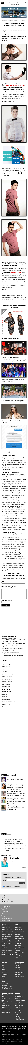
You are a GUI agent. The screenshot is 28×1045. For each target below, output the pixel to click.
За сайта (3, 895)
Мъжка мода (18, 927)
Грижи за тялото (6, 691)
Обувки (17, 1003)
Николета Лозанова (16, 272)
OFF (10, 588)
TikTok (18, 1034)
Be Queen (17, 971)
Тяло (2, 972)
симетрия (13, 299)
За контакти (5, 903)
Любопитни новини (7, 704)
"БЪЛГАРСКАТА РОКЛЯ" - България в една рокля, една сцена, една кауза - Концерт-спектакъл (13, 644)
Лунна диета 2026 (6, 987)
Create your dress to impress (14, 1041)
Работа (17, 1016)
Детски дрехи (19, 998)
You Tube (3, 1036)
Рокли (3, 909)
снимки (18, 297)
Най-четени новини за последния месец (8, 637)
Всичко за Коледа (19, 947)
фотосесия (12, 297)
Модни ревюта (5, 666)
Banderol (17, 969)
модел (12, 295)
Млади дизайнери (6, 684)
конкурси (23, 297)
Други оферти (19, 1018)
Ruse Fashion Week (6, 988)
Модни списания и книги (8, 701)
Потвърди (21, 883)
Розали (12, 1039)
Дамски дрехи (5, 908)
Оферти (4, 834)
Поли (2, 913)
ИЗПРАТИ (6, 605)
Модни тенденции (20, 931)
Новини (10, 20)
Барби (18, 295)
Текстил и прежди (20, 1000)
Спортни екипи (5, 920)
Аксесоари (4, 696)
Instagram (23, 1034)
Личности (4, 855)
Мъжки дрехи (19, 996)
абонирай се (7, 886)
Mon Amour (18, 974)
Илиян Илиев (5, 297)
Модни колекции (6, 664)
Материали (18, 1012)
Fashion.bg (4, 20)
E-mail (4, 880)
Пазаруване (18, 945)
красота (3, 299)
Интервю (17, 934)
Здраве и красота (6, 689)
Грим (2, 967)
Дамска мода (18, 925)
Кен (15, 295)
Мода (8, 775)
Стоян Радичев (19, 976)
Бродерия (7, 837)
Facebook (12, 1034)
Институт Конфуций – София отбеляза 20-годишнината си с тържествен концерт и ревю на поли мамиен (16, 800)
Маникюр (4, 971)
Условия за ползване (7, 901)
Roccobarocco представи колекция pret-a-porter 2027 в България (16, 778)
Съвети (3, 978)
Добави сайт (5, 899)
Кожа (3, 969)
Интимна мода (5, 699)
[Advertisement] (14, 620)
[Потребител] (26, 3)
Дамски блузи (5, 911)
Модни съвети (19, 936)
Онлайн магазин (5, 906)
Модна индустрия (6, 676)
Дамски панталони (6, 918)
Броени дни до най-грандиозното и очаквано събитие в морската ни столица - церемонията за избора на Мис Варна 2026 (13, 358)
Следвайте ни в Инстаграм (9, 305)
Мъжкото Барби (21, 299)
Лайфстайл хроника (7, 674)
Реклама (3, 897)
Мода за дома (18, 940)
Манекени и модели (19, 20)
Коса (2, 965)
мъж (22, 295)
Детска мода (18, 929)
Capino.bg (4, 1043)
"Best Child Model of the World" (15, 85)
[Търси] (23, 3)
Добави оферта (19, 1019)
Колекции (13, 775)
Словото (18, 1039)
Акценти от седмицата (8, 706)
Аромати (4, 694)
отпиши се (17, 886)
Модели (9, 855)
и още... (24, 867)
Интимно (4, 985)
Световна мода (5, 686)
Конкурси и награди (6, 681)
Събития (4, 669)
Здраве (3, 979)
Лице (2, 963)
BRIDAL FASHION (19, 972)
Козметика (4, 974)
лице (8, 299)
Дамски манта (5, 915)
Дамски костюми (6, 916)
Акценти (4, 775)
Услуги (17, 1014)
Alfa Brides (17, 967)
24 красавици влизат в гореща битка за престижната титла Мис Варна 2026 (15, 807)
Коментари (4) (10, 287)
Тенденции (4, 671)
